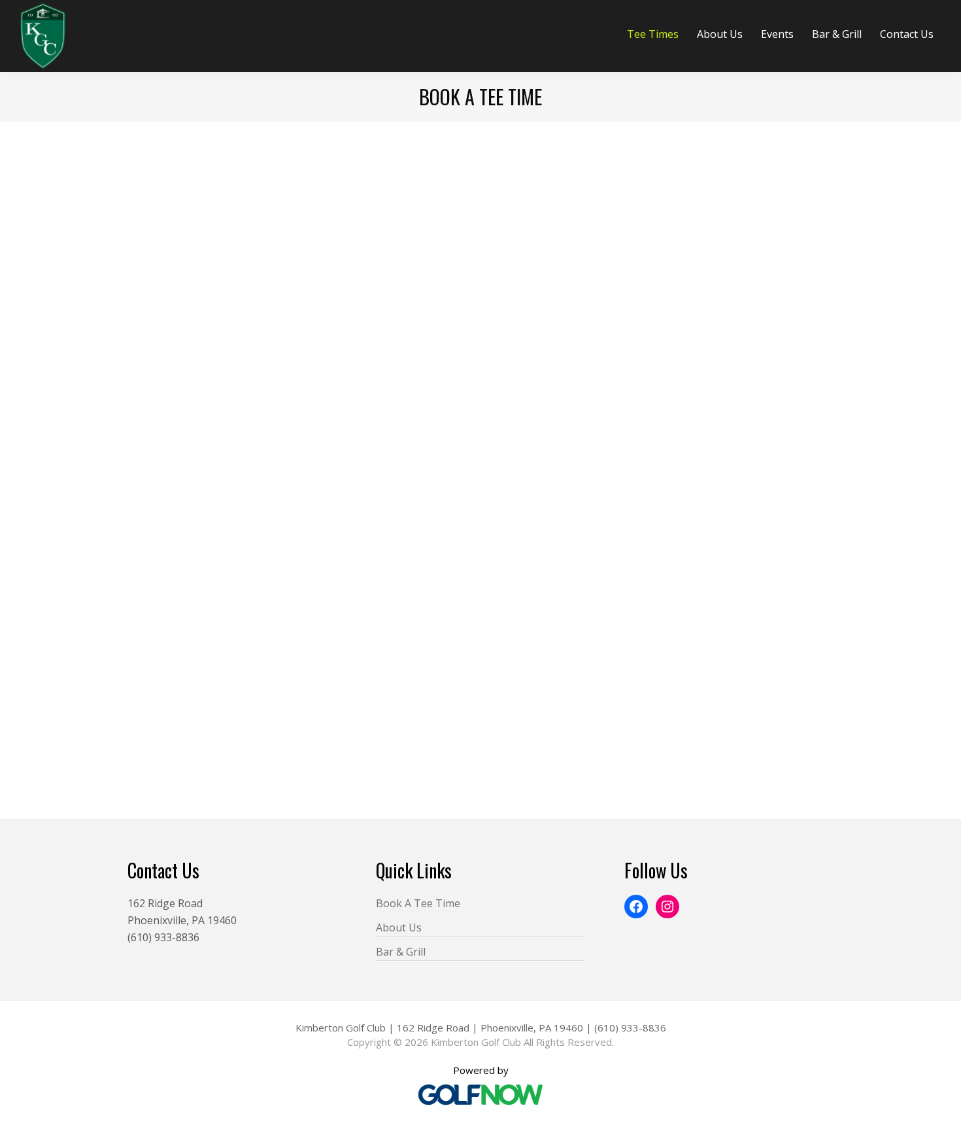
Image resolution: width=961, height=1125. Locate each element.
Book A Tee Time (418, 903)
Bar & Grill (401, 951)
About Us (399, 927)
